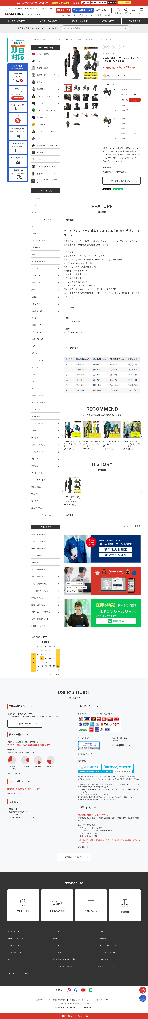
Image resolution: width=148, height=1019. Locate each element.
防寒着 (39, 82)
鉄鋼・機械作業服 (38, 548)
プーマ (34, 212)
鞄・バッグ (41, 152)
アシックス (35, 198)
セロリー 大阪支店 (38, 445)
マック (34, 318)
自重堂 (34, 431)
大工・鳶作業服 (37, 555)
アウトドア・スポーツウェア (18, 945)
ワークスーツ (42, 103)
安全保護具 (41, 124)
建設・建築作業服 (38, 534)
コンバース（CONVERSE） (42, 219)
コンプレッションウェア (46, 110)
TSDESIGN (35, 247)
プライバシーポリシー (103, 1000)
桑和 (33, 290)
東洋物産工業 (36, 487)
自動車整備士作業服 (39, 584)
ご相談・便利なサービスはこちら (74, 1016)
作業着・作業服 (43, 68)
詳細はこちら (12, 773)
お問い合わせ (102, 10)
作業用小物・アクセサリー (47, 145)
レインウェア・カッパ (60, 39)
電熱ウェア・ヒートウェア (47, 174)
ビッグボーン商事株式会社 (41, 515)
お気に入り (118, 13)
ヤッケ (39, 138)
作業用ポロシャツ (43, 117)
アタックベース (37, 452)
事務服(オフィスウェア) (16, 938)
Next (96, 63)
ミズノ (34, 205)
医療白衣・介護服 (38, 626)
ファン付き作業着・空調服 (47, 167)
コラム (135, 21)
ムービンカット (37, 395)
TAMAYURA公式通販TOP (40, 39)
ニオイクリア (36, 409)
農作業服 (34, 562)
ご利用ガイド (83, 15)
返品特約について (110, 167)
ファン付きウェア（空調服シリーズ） (67, 966)
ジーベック (35, 276)
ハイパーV (35, 381)
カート (141, 13)
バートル (34, 233)
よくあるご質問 (96, 15)
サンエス (34, 459)
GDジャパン (36, 353)
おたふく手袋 (36, 311)
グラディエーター (38, 402)
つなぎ (39, 160)
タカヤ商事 (35, 417)
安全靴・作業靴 (43, 54)
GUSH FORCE (37, 339)
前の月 (33, 642)
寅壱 (33, 254)
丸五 (33, 388)
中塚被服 (34, 466)
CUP (33, 346)
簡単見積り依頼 (63, 10)
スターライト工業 (38, 480)
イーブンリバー (37, 473)
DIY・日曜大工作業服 (39, 591)
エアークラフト (37, 424)
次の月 (58, 642)
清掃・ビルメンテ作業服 (40, 612)
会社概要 (108, 15)
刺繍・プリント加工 (68, 15)
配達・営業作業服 (38, 577)
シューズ (40, 61)
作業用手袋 (41, 89)
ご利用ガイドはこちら (74, 857)
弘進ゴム (34, 494)
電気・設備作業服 (38, 570)
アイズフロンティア (39, 240)
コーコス (34, 269)
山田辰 (34, 297)
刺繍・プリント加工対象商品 (47, 181)
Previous (66, 63)
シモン (34, 226)
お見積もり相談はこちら (121, 180)
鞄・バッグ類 (103, 959)
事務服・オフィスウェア (46, 75)
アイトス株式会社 (38, 262)
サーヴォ (34, 438)
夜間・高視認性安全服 (40, 619)
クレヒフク (35, 304)
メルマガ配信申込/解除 (56, 1000)
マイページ (133, 13)
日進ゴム (34, 374)
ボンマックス (36, 332)
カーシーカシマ (37, 360)
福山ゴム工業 (36, 508)
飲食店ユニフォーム (39, 598)
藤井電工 (34, 501)
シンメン (34, 367)
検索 (126, 13)
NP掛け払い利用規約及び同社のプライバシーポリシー (99, 789)
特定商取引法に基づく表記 (80, 1000)
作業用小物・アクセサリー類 (64, 959)
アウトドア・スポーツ (45, 96)
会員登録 (39, 1000)
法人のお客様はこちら (83, 10)
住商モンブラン (37, 325)
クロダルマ (35, 283)
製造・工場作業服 (38, 541)
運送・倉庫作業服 (38, 605)
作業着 (100, 931)
